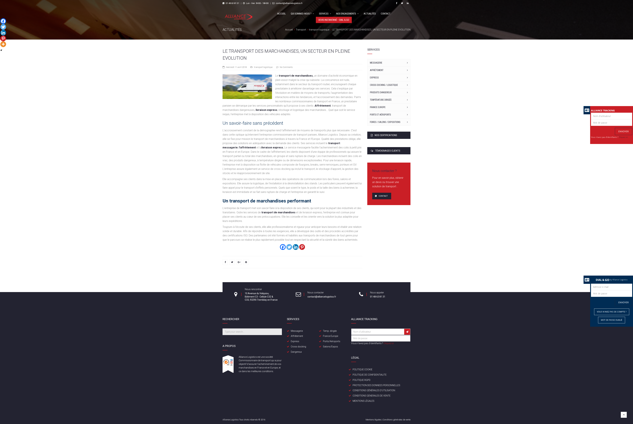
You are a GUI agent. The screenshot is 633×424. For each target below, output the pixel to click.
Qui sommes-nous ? (301, 13)
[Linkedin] (296, 247)
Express (374, 77)
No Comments (286, 67)
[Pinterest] (302, 247)
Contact (385, 13)
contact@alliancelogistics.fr (289, 3)
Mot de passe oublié (611, 320)
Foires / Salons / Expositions (385, 122)
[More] (3, 44)
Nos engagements (346, 13)
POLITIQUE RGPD (361, 380)
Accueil (281, 13)
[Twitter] (289, 247)
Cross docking (298, 346)
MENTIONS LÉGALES (363, 401)
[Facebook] (283, 247)
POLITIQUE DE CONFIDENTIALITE (370, 374)
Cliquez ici (623, 137)
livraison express (266, 110)
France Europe (378, 107)
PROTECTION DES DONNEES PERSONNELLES (376, 385)
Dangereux (296, 352)
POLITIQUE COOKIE (362, 369)
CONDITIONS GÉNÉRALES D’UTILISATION (374, 390)
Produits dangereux (381, 92)
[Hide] (1, 50)
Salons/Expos (330, 346)
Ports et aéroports (380, 114)
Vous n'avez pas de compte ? (611, 311)
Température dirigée (381, 100)
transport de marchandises (296, 75)
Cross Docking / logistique (384, 85)
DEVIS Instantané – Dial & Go (333, 19)
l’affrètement (247, 147)
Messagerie (376, 62)
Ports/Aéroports (331, 341)
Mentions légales (373, 419)
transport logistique (263, 67)
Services (324, 13)
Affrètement (323, 105)
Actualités (370, 13)
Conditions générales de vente (396, 419)
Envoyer (623, 131)
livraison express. (272, 147)
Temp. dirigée (330, 331)
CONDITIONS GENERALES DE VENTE (372, 395)
